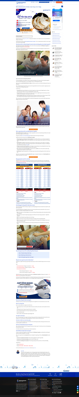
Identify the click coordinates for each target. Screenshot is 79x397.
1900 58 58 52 (22, 162)
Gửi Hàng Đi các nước (32, 389)
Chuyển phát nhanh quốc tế (44, 2)
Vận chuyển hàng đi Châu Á (33, 388)
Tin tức (51, 2)
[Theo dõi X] (57, 392)
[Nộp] (62, 6)
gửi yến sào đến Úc (26, 38)
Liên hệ (54, 2)
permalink (35, 347)
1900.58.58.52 (50, 375)
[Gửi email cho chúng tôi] (58, 392)
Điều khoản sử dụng (44, 382)
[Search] (62, 3)
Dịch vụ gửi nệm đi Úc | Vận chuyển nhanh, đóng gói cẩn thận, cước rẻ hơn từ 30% (58, 48)
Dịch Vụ (36, 2)
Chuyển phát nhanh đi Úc (55, 35)
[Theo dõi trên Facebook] (52, 392)
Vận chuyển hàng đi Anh (32, 382)
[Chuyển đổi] (18, 253)
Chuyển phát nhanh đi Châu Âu (56, 43)
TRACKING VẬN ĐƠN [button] (59, 2)
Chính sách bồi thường (44, 386)
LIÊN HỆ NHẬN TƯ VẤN (33, 129)
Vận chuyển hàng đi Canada (33, 385)
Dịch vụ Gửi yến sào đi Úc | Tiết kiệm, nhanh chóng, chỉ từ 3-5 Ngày (58, 71)
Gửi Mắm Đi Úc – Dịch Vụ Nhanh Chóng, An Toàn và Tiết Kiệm (58, 63)
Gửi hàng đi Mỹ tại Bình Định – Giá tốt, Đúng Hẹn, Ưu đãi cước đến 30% (58, 75)
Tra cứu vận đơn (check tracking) (45, 388)
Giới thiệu (33, 2)
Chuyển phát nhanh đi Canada (56, 36)
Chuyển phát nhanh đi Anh (56, 38)
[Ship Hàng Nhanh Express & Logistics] (22, 2)
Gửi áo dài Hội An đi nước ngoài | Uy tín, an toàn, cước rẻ (58, 52)
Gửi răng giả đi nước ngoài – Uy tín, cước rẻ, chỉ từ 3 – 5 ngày (59, 55)
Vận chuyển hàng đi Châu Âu (33, 386)
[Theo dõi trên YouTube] (60, 392)
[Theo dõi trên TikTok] (55, 392)
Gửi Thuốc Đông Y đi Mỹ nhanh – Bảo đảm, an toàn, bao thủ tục (58, 59)
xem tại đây (27, 144)
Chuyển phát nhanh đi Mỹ (56, 33)
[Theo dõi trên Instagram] (54, 392)
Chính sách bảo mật (44, 385)
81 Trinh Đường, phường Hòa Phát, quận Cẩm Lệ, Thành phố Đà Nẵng (56, 387)
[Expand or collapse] (31, 36)
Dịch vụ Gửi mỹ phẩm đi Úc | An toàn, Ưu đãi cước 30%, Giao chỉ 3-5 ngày (58, 67)
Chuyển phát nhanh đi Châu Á (56, 41)
